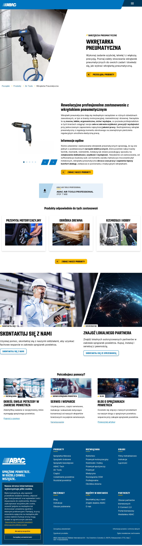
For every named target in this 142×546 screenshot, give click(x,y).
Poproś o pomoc (12, 418)
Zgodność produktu (60, 533)
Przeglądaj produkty (103, 74)
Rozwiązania (93, 449)
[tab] (24, 162)
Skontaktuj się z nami (13, 351)
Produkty (58, 449)
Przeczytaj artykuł (106, 422)
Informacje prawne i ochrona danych (126, 529)
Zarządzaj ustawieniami (61, 529)
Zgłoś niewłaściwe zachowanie (128, 533)
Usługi (121, 449)
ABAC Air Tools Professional (75, 191)
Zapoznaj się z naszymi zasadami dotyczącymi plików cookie (18, 523)
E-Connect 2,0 (125, 507)
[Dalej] (53, 162)
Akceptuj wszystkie (22, 531)
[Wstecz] (45, 162)
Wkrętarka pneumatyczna (103, 45)
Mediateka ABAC (126, 514)
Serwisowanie (57, 422)
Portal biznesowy (126, 511)
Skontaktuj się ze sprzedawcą (101, 353)
